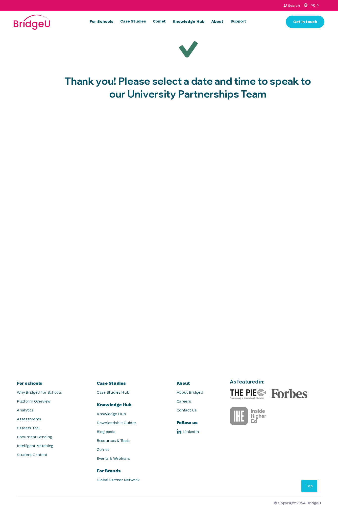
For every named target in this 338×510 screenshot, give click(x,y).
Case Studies (133, 21)
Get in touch (305, 21)
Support (238, 21)
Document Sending (34, 436)
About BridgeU (190, 392)
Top (309, 486)
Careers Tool (28, 428)
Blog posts (106, 431)
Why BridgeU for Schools (39, 392)
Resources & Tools (113, 440)
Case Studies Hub (113, 392)
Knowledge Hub (188, 21)
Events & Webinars (113, 458)
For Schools (101, 21)
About (217, 21)
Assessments (29, 419)
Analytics (25, 410)
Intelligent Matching (35, 445)
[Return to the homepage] (32, 21)
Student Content (32, 454)
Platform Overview (33, 401)
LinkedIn (191, 431)
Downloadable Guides (116, 422)
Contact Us (187, 410)
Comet (159, 21)
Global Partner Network (118, 480)
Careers (184, 401)
